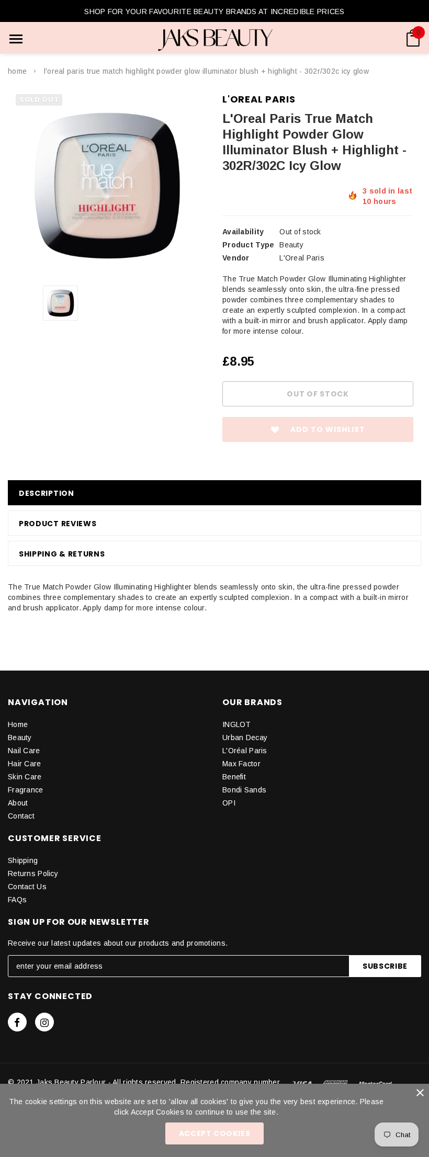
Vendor (236, 258)
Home (17, 71)
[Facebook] (17, 1022)
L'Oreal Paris (258, 99)
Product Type (248, 245)
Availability (243, 232)
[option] (107, 185)
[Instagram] (44, 1022)
